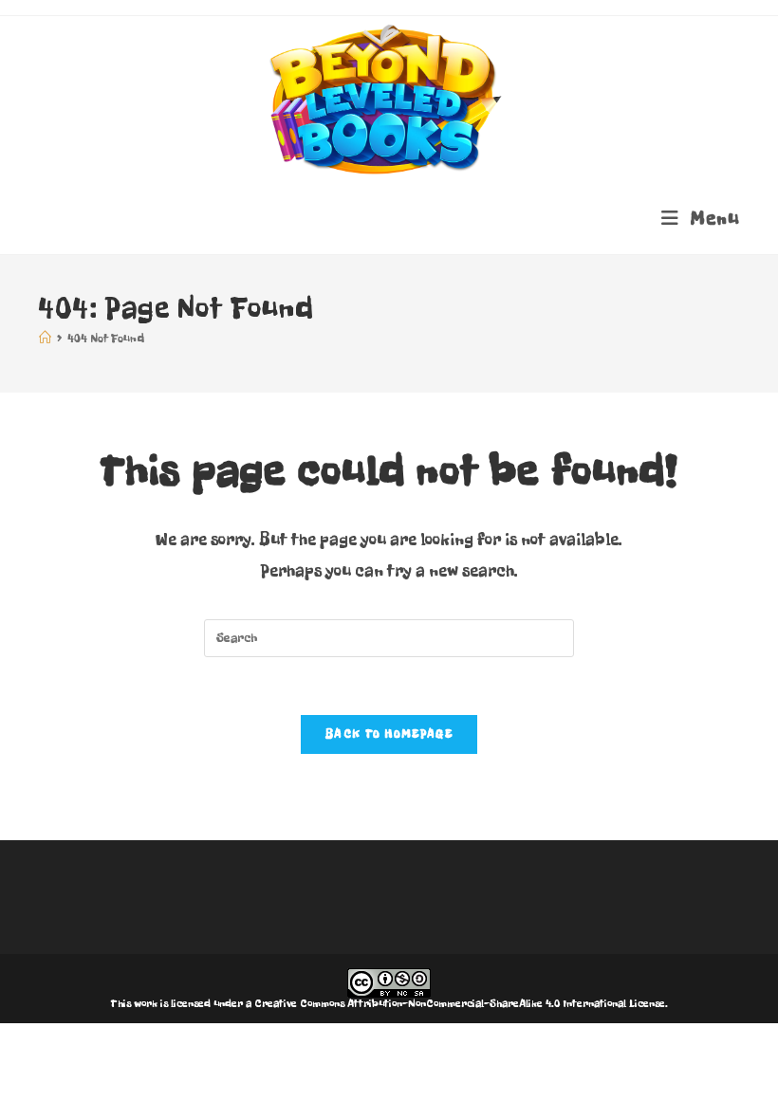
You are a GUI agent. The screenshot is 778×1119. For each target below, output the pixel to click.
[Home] (45, 338)
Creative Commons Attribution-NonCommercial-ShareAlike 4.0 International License (459, 1003)
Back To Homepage (389, 734)
